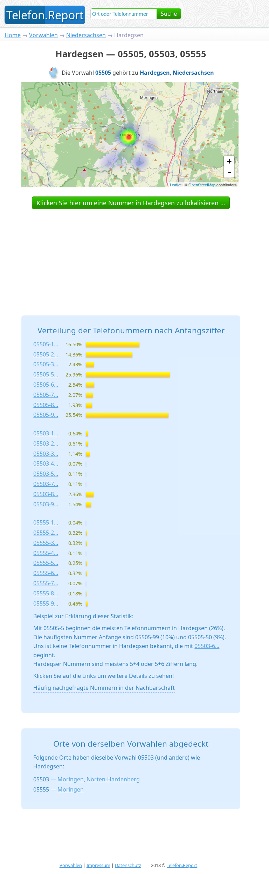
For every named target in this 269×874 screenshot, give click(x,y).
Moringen (70, 779)
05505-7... (45, 395)
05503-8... (45, 494)
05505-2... (45, 354)
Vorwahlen (43, 35)
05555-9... (45, 603)
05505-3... (45, 364)
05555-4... (45, 553)
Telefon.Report (182, 865)
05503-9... (45, 504)
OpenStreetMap (201, 184)
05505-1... (45, 344)
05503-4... (45, 463)
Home (13, 35)
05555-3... (45, 543)
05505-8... (45, 405)
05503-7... (45, 484)
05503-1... (45, 433)
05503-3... (45, 454)
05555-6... (45, 573)
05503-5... (45, 474)
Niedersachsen (86, 35)
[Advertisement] (131, 254)
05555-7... (45, 583)
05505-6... (45, 384)
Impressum (98, 865)
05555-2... (45, 532)
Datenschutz (128, 865)
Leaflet (175, 184)
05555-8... (45, 593)
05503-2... (45, 443)
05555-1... (45, 522)
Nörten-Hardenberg (113, 779)
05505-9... (45, 415)
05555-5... (45, 563)
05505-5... (45, 374)
